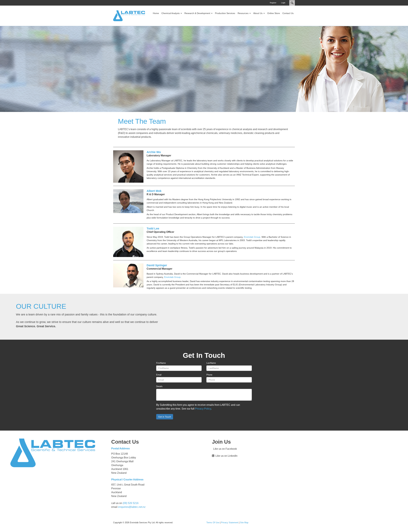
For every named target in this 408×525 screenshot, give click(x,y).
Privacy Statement (229, 522)
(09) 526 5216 (130, 503)
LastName (211, 363)
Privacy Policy (203, 408)
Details (159, 386)
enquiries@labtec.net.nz (132, 507)
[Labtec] (129, 15)
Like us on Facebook (224, 448)
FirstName (161, 363)
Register (273, 3)
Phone (209, 375)
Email (158, 375)
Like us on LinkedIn (225, 455)
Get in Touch (164, 416)
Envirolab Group (252, 237)
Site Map (244, 522)
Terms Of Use (212, 522)
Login (283, 3)
